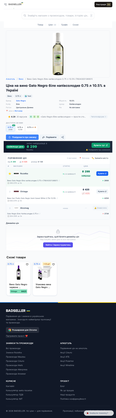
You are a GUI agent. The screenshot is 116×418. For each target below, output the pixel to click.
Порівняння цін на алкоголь (73, 348)
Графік (64, 24)
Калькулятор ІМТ (14, 399)
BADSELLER (15, 311)
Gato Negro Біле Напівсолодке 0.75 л (22, 214)
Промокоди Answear (16, 373)
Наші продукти (67, 394)
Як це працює (67, 390)
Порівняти (51, 137)
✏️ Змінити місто (100, 158)
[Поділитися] (62, 137)
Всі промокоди (13, 348)
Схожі (76, 24)
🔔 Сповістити (100, 208)
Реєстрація (103, 4)
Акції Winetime (67, 365)
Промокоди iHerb (14, 365)
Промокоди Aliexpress (16, 369)
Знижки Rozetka (14, 352)
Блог (62, 386)
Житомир (18, 111)
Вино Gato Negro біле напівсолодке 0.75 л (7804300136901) (32, 180)
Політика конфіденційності (73, 399)
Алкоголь (12, 79)
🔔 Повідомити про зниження (98, 150)
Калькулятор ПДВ (14, 394)
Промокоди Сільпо (15, 361)
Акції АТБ (64, 357)
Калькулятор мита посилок (19, 390)
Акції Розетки (66, 361)
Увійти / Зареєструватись (58, 245)
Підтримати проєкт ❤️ (17, 336)
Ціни (52, 24)
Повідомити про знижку (24, 137)
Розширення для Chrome (24, 330)
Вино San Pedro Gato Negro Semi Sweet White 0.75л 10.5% (31, 198)
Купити (101, 173)
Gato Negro (21, 101)
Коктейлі (10, 386)
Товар (40, 24)
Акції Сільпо (66, 352)
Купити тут (99, 145)
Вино (22, 79)
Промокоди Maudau (15, 357)
